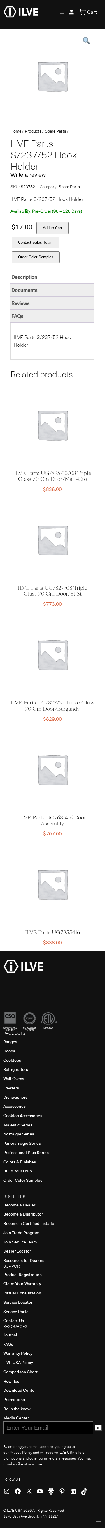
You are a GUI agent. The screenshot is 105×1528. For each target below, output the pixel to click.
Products (33, 131)
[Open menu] (61, 11)
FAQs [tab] (17, 316)
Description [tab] (24, 277)
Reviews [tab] (20, 303)
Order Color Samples (35, 257)
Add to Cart (52, 228)
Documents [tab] (24, 290)
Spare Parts (55, 131)
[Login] (71, 12)
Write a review (28, 175)
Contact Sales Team (35, 242)
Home (15, 131)
